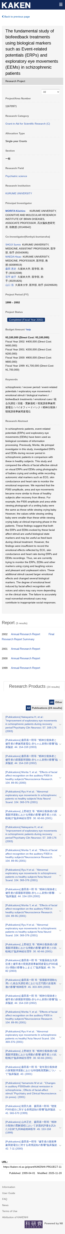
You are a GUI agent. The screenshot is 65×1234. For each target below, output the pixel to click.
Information (8, 1187)
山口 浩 (9, 284)
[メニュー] (60, 4)
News (5, 1205)
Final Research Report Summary (28, 637)
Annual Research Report (25, 634)
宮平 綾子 (10, 276)
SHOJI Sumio (13, 244)
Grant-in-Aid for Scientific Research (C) (27, 123)
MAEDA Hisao (13, 256)
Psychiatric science (16, 176)
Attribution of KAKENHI (15, 1217)
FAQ (4, 1199)
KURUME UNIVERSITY (18, 193)
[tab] (34, 686)
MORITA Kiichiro (15, 210)
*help (28, 329)
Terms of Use (9, 1211)
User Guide (8, 1193)
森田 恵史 (10, 268)
